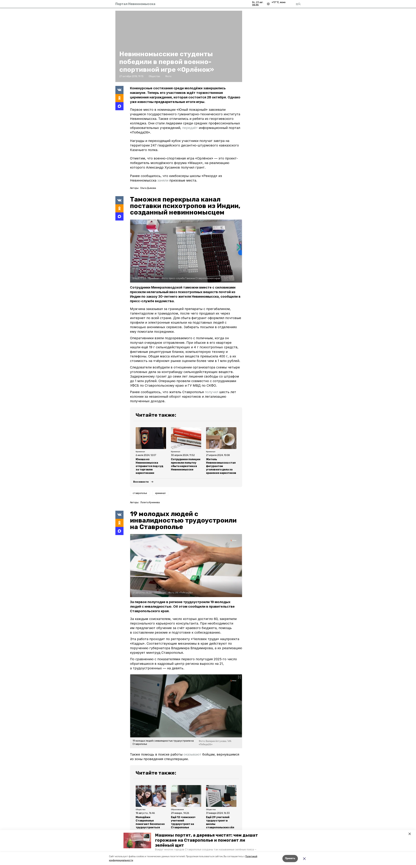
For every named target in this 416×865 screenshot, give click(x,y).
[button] (137, 840)
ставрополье (140, 493)
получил (211, 392)
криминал (160, 493)
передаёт (190, 128)
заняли (162, 180)
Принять (290, 858)
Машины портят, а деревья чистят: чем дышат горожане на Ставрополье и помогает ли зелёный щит (206, 840)
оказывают (192, 754)
